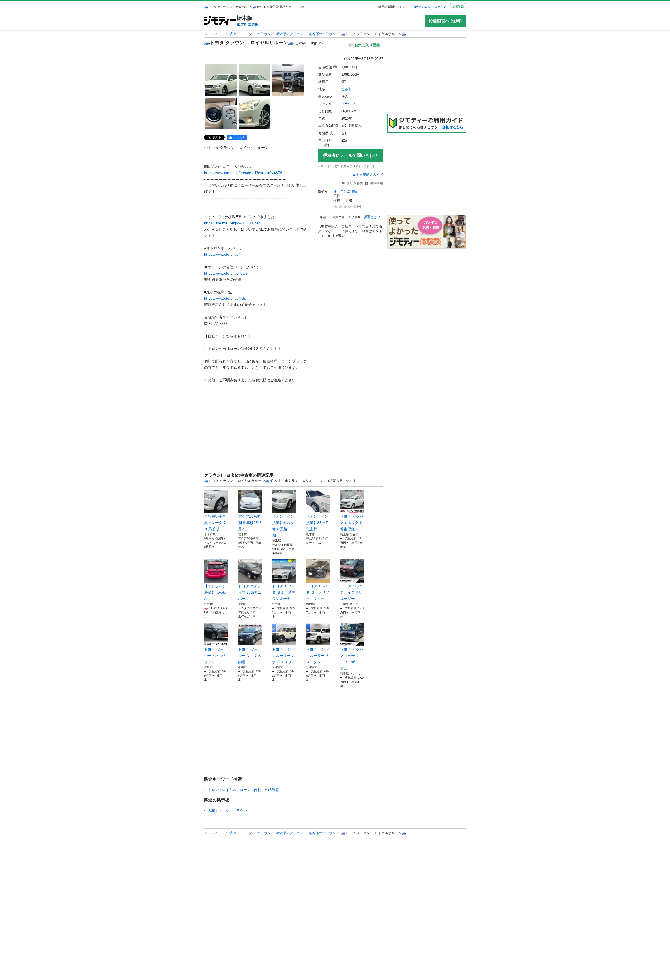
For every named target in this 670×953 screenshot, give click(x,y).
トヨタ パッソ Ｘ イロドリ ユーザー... (352, 592)
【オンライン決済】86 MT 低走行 (317, 522)
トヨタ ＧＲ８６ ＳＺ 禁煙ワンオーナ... (283, 592)
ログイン (440, 6)
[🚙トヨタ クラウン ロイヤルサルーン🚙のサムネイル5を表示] (254, 113)
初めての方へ (421, 6)
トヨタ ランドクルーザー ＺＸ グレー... (317, 655)
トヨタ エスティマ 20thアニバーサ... (249, 592)
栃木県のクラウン (289, 34)
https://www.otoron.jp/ (222, 254)
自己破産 (271, 790)
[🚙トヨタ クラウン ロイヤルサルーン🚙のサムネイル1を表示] (221, 80)
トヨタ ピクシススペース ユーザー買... (351, 658)
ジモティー (212, 34)
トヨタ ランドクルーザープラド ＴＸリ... (283, 655)
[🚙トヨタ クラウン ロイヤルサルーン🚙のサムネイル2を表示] (254, 80)
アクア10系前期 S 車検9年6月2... (249, 522)
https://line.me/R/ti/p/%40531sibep (232, 223)
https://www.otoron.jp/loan (225, 273)
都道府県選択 (248, 24)
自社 (257, 790)
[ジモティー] (220, 21)
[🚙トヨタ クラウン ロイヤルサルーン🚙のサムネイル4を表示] (221, 113)
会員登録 (458, 6)
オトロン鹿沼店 (345, 191)
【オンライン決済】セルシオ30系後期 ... (283, 525)
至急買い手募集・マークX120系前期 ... (215, 522)
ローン (245, 790)
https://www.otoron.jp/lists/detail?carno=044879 (243, 173)
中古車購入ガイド (369, 174)
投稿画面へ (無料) (445, 21)
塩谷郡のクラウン (322, 34)
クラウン (264, 34)
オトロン (211, 790)
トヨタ (247, 34)
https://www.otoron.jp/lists (225, 298)
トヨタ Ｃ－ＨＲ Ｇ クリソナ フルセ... (317, 592)
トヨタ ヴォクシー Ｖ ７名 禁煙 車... (250, 655)
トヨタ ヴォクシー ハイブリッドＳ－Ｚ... (215, 655)
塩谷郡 (346, 89)
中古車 (231, 34)
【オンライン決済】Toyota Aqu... (215, 592)
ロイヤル (229, 790)
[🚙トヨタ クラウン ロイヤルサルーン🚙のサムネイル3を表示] (288, 80)
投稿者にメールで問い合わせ (350, 155)
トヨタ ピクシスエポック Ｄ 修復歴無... (352, 522)
